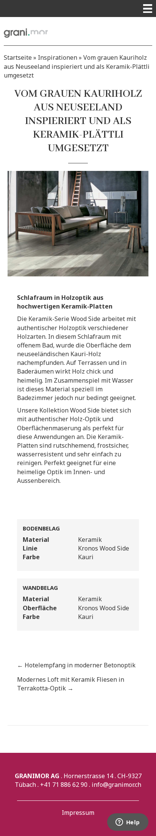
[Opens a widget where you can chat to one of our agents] (127, 822)
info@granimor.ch (116, 784)
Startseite (18, 57)
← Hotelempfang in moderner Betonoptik (76, 665)
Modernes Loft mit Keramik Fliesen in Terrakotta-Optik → (70, 683)
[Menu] (147, 8)
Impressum (78, 812)
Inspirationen (57, 57)
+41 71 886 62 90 (63, 784)
